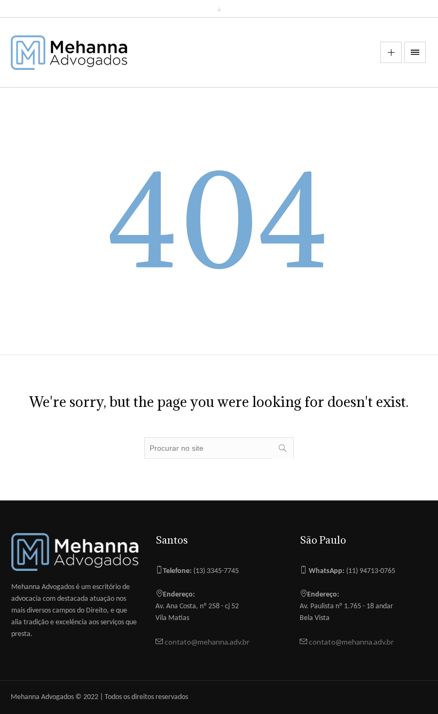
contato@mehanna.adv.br (206, 641)
